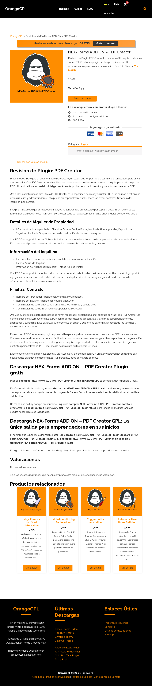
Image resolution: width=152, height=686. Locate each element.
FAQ (116, 4)
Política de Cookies (81, 676)
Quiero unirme (105, 43)
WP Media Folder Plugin (68, 651)
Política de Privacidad (58, 676)
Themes (64, 8)
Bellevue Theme (64, 640)
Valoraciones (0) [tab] (39, 162)
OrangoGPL (16, 9)
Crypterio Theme (64, 637)
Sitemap (109, 634)
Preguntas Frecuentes (116, 622)
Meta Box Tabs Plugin (67, 655)
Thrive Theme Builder (66, 629)
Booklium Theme (64, 633)
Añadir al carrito (82, 98)
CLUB (90, 8)
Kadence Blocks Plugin (67, 647)
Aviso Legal (38, 676)
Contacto (109, 626)
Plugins (77, 8)
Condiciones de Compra (107, 676)
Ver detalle (32, 567)
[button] (108, 4)
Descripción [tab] (23, 162)
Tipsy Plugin (61, 659)
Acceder (109, 13)
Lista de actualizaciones (117, 630)
